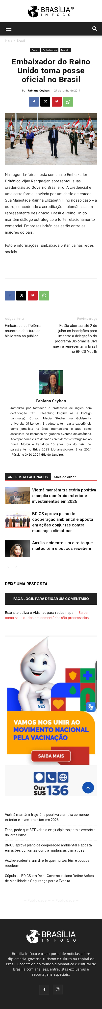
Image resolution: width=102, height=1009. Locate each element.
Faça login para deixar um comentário (51, 599)
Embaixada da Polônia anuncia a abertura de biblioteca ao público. (23, 330)
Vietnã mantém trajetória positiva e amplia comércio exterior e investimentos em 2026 (64, 495)
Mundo (65, 50)
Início (8, 40)
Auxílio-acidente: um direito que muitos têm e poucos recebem (47, 863)
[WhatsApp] (68, 102)
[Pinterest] (57, 102)
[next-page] (16, 567)
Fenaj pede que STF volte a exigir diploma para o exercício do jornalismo (50, 832)
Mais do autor (65, 477)
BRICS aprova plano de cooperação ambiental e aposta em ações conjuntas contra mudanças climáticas (48, 847)
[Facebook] (34, 102)
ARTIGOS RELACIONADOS (28, 477)
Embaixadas (50, 50)
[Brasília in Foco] (51, 11)
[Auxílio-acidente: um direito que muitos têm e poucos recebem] (17, 548)
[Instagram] (58, 989)
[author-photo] (51, 394)
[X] (45, 102)
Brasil (21, 40)
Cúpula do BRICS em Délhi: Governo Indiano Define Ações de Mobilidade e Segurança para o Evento (49, 878)
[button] (8, 29)
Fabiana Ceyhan (39, 90)
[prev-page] (8, 567)
